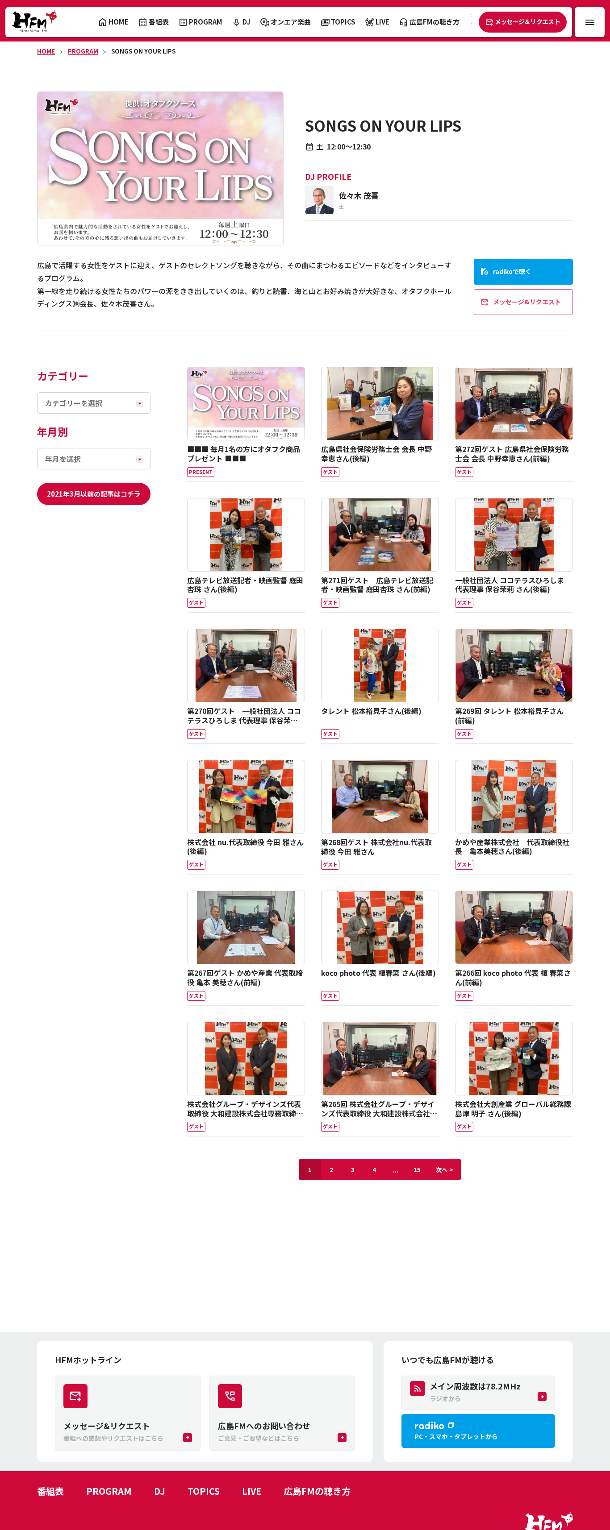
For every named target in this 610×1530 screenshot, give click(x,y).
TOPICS (204, 1490)
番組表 (50, 1490)
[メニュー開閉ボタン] (590, 22)
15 (417, 1169)
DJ (159, 1490)
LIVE (251, 1490)
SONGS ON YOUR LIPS (143, 51)
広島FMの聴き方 (317, 1490)
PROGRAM (83, 51)
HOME (46, 51)
